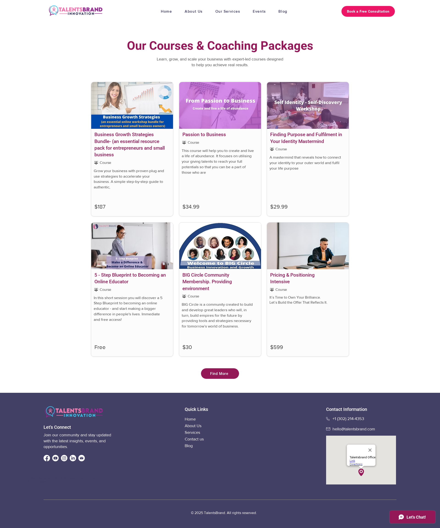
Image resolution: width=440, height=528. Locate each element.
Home (191, 419)
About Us (193, 426)
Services (192, 432)
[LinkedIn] (73, 458)
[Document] (81, 458)
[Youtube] (55, 458)
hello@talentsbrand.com (354, 429)
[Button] (132, 149)
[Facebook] (47, 458)
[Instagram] (64, 458)
